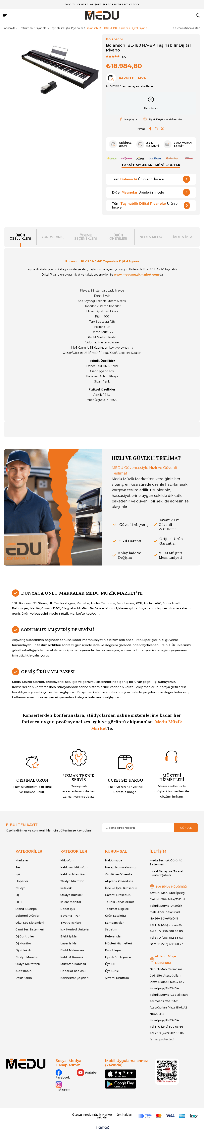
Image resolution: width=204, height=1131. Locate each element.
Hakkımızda (113, 860)
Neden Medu (151, 237)
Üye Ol (110, 964)
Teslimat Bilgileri (117, 909)
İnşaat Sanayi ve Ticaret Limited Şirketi (166, 873)
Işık (18, 874)
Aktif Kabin (23, 971)
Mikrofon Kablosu (73, 964)
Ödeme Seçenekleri (85, 236)
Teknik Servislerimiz (119, 902)
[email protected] (162, 1039)
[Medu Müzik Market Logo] (25, 1064)
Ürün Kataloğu (115, 915)
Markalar (22, 860)
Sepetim (111, 929)
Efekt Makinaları (72, 950)
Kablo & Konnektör (74, 957)
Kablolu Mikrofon (72, 874)
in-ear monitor (70, 902)
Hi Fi (19, 902)
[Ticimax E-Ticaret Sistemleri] (102, 1128)
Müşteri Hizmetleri (118, 943)
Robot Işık (67, 909)
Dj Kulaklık (23, 950)
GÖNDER (186, 827)
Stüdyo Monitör (27, 957)
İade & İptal (183, 237)
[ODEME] (168, 1116)
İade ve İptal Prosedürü (121, 888)
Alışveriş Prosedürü (119, 881)
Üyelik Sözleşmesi (118, 957)
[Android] (120, 1084)
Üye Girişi (112, 971)
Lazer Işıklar (69, 943)
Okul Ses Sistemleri (30, 922)
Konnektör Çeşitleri (74, 978)
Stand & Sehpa (26, 909)
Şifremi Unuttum (117, 978)
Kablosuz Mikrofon (73, 867)
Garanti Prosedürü (118, 895)
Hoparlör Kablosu (72, 971)
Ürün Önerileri (118, 236)
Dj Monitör (23, 943)
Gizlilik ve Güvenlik (118, 874)
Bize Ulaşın (113, 950)
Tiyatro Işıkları (70, 922)
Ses (18, 867)
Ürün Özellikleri (20, 236)
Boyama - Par (70, 915)
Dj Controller (25, 936)
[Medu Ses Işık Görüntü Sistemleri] (102, 15)
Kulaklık (66, 888)
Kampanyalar (114, 922)
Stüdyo (21, 888)
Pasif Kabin (24, 978)
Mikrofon (67, 860)
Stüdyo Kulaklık (71, 895)
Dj (17, 895)
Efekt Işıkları (69, 936)
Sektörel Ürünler (27, 915)
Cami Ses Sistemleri (30, 929)
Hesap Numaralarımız (120, 867)
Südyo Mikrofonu (28, 964)
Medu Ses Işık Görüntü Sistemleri (166, 862)
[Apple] (120, 1074)
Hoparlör (22, 881)
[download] (167, 1072)
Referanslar (113, 936)
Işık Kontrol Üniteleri (75, 929)
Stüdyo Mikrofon (72, 881)
